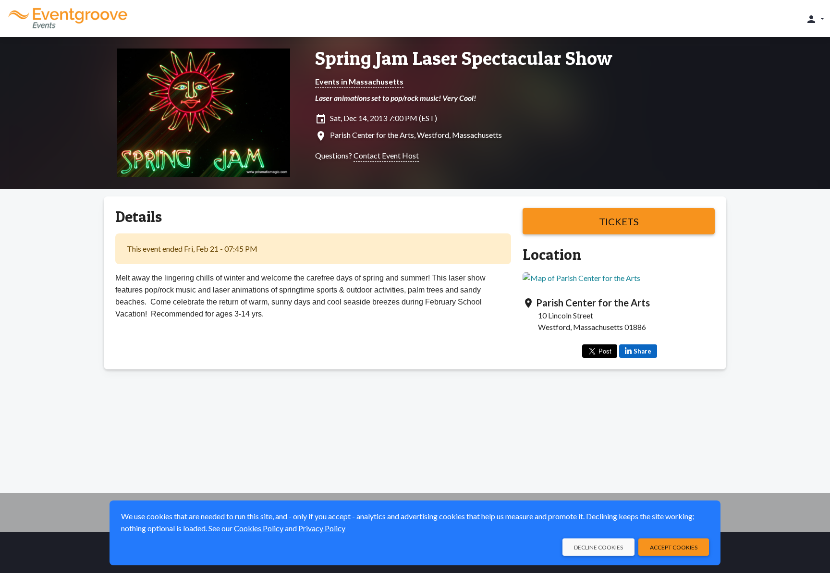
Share (642, 351)
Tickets (619, 221)
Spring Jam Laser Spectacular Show (463, 58)
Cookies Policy (258, 528)
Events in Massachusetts (359, 81)
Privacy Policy (321, 528)
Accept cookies (673, 547)
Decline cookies (598, 547)
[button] (815, 19)
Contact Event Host (386, 155)
